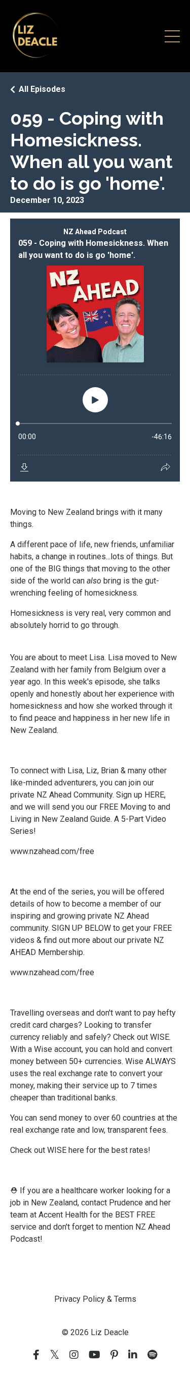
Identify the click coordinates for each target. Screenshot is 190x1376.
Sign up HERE (140, 795)
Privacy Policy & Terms (95, 1299)
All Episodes (42, 89)
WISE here (65, 1150)
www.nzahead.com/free (52, 851)
